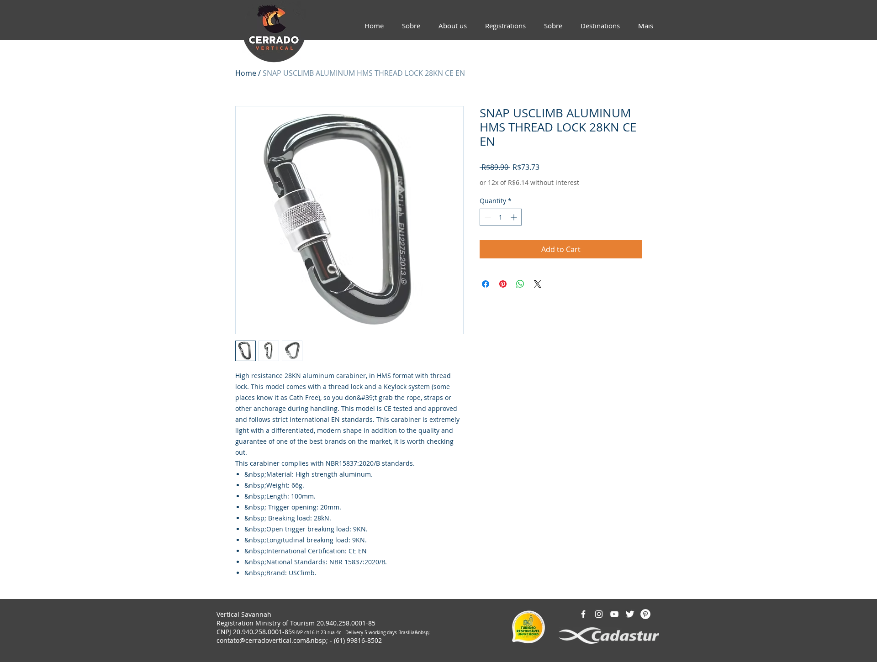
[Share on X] (537, 283)
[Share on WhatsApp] (520, 283)
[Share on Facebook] (485, 283)
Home (245, 73)
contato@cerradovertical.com (261, 640)
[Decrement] (486, 217)
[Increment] (514, 217)
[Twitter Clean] (630, 614)
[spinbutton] (500, 217)
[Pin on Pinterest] (502, 283)
